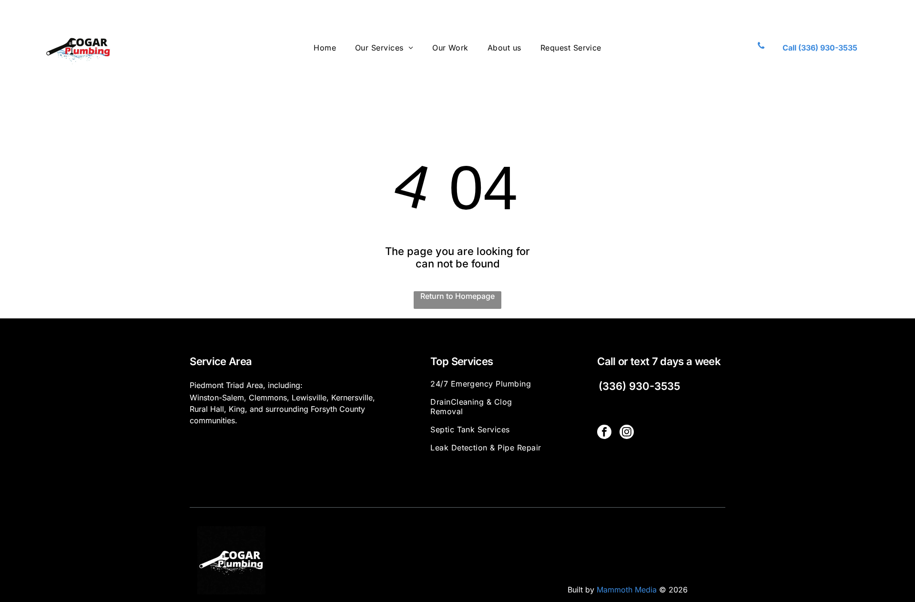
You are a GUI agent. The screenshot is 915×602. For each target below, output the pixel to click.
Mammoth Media (627, 589)
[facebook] (604, 433)
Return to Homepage (457, 296)
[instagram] (627, 433)
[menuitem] (325, 47)
